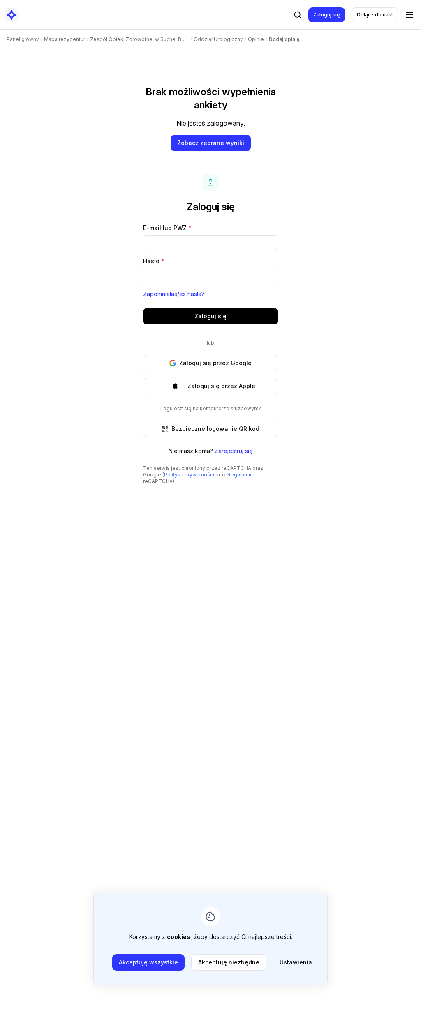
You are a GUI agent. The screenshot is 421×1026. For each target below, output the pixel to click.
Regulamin (240, 475)
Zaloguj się (326, 15)
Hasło (153, 261)
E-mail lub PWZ (167, 227)
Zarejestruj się (234, 450)
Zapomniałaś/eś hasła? (173, 293)
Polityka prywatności (189, 475)
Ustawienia (296, 962)
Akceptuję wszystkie (148, 962)
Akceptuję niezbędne (228, 962)
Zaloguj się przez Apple (221, 385)
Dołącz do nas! (375, 15)
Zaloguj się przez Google (215, 362)
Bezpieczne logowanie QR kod (215, 428)
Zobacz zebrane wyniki (210, 142)
